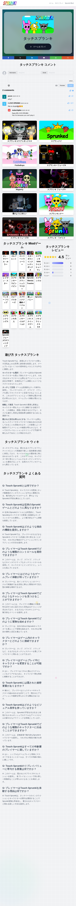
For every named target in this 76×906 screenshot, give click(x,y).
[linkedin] (32, 57)
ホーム (51, 3)
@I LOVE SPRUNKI (22, 113)
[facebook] (8, 57)
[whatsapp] (56, 57)
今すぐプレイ (59, 3)
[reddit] (68, 57)
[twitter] (20, 57)
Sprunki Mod (69, 3)
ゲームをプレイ (39, 47)
